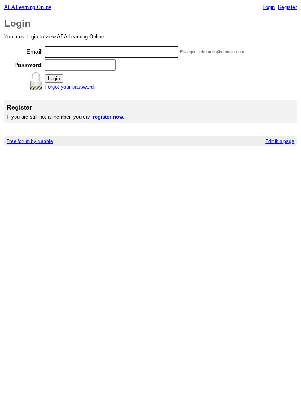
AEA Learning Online (27, 7)
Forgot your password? (70, 87)
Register (287, 7)
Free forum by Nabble (30, 141)
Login (269, 7)
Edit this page (279, 141)
